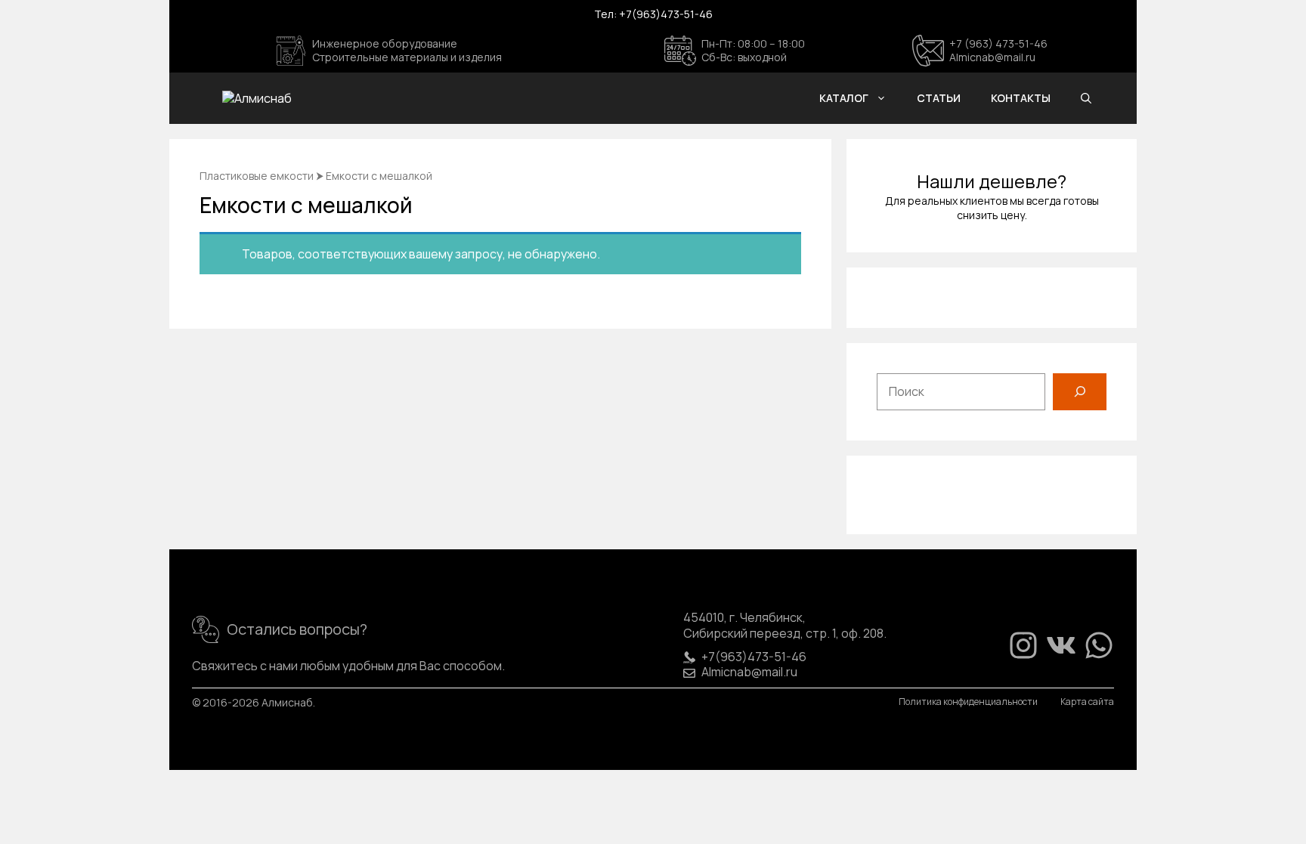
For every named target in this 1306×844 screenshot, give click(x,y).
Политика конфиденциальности (968, 702)
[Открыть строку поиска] (1086, 98)
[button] (885, 98)
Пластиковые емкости (257, 175)
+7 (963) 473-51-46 (998, 43)
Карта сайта (1087, 702)
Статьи (939, 98)
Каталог (843, 98)
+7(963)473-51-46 (753, 656)
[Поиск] (1079, 391)
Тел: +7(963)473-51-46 (653, 14)
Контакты (1021, 98)
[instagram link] (1023, 645)
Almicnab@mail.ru (992, 57)
